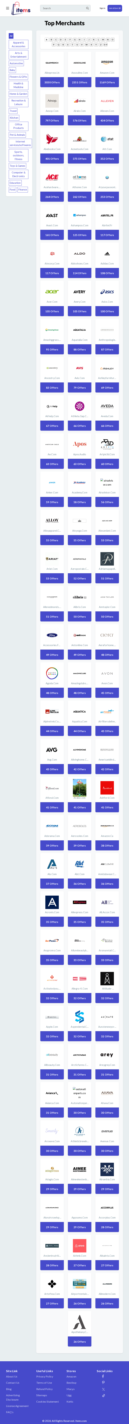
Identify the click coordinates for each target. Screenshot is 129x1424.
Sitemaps (41, 1395)
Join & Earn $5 (115, 8)
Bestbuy (71, 1382)
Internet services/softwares (20, 143)
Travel (13, 110)
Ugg (69, 1395)
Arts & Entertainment (19, 55)
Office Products (18, 126)
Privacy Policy (44, 1376)
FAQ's (9, 1412)
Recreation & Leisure (18, 102)
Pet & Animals (17, 134)
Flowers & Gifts (18, 76)
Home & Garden (18, 93)
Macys (71, 1389)
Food (12, 189)
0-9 (105, 44)
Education (15, 182)
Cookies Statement (47, 1401)
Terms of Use (44, 1382)
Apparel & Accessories (18, 44)
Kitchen (14, 117)
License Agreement (17, 1405)
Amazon (71, 1376)
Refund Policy (44, 1389)
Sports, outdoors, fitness (18, 155)
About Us (11, 1376)
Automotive (16, 63)
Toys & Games (17, 165)
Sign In (102, 8)
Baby (12, 70)
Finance (22, 189)
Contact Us (12, 1382)
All (11, 35)
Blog (9, 1389)
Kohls (70, 1401)
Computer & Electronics (18, 174)
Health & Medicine (18, 85)
